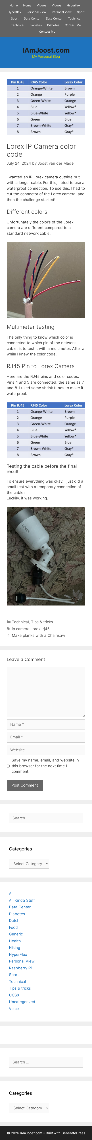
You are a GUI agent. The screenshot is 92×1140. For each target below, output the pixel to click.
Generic (16, 934)
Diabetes (35, 25)
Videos (41, 5)
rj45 (46, 629)
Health (15, 941)
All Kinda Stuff (22, 900)
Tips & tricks (42, 622)
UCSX (14, 995)
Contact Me (73, 25)
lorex (36, 629)
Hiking (14, 947)
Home (14, 5)
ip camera (20, 629)
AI (11, 893)
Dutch (14, 920)
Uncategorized (22, 1002)
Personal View (36, 12)
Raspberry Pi (20, 968)
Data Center (32, 18)
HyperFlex (18, 954)
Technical (74, 18)
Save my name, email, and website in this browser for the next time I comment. (45, 766)
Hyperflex (73, 5)
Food (13, 927)
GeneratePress (73, 1133)
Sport (81, 12)
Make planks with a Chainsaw (38, 635)
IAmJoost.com (46, 50)
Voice (14, 1008)
